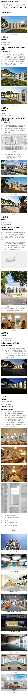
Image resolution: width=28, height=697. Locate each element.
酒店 (14, 7)
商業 (21, 7)
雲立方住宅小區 (14, 551)
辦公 (18, 7)
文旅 (25, 7)
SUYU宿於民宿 (14, 692)
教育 (3, 7)
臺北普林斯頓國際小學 (14, 591)
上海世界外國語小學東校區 (14, 631)
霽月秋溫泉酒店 (14, 652)
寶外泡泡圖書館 (14, 571)
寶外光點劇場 (14, 672)
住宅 (10, 7)
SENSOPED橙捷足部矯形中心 (14, 611)
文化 (7, 7)
